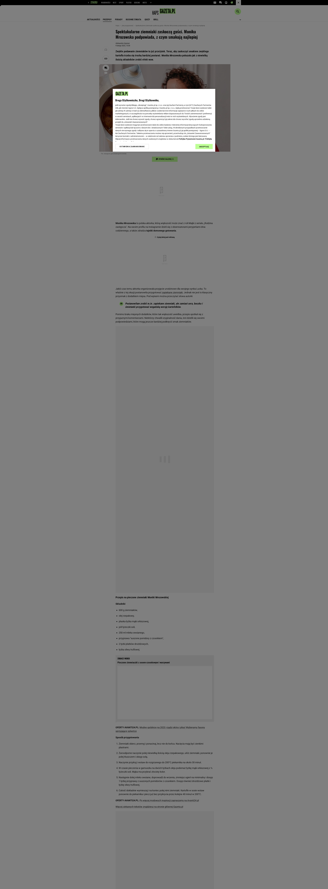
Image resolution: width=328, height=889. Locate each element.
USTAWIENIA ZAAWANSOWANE (132, 146)
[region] (164, 120)
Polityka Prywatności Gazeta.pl (191, 139)
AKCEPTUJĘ (204, 147)
